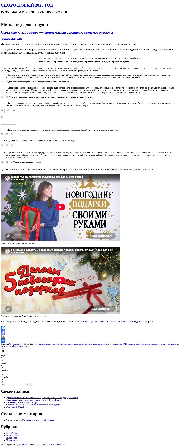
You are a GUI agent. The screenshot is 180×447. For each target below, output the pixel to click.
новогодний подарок (102, 344)
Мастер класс (12, 435)
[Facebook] (90, 328)
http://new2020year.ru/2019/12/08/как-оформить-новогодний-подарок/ (114, 321)
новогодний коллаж (83, 344)
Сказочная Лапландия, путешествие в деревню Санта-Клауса (33, 400)
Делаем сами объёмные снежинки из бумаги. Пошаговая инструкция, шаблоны (42, 398)
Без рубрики (11, 433)
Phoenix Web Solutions (55, 445)
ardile (19, 38)
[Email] (90, 336)
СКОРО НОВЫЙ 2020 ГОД (27, 5)
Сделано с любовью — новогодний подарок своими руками (57, 32)
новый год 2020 (120, 344)
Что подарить (15, 344)
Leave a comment (20, 346)
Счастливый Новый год (17, 407)
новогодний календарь (62, 344)
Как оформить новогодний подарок (22, 402)
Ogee (38, 445)
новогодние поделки (41, 344)
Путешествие (12, 438)
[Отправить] (90, 340)
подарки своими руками (139, 344)
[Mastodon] (90, 332)
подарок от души (158, 344)
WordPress (23, 445)
